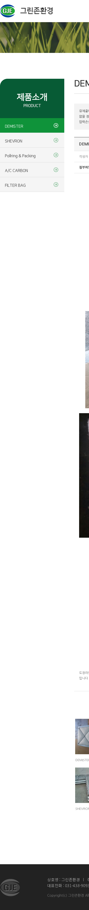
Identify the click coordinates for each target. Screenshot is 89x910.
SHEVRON (13, 141)
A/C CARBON (16, 171)
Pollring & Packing (20, 156)
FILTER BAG (15, 185)
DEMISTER (14, 126)
